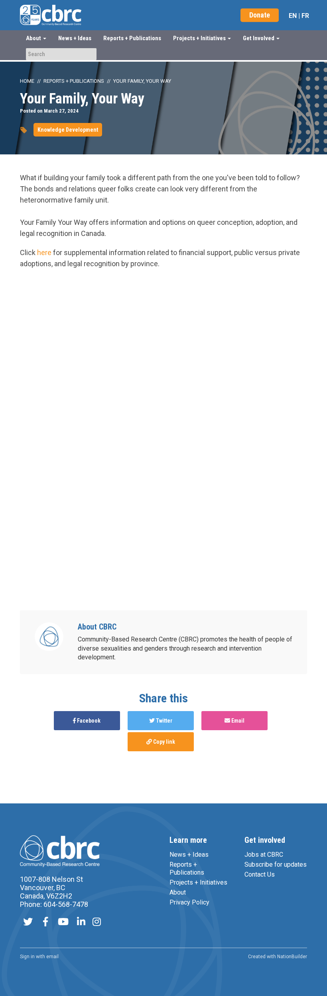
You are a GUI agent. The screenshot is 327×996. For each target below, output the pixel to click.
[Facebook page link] (45, 922)
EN (293, 15)
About (177, 892)
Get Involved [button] (259, 38)
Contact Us (259, 874)
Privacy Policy (189, 902)
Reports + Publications (132, 38)
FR (305, 15)
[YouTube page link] (63, 922)
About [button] (34, 38)
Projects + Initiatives (198, 882)
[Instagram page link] (96, 922)
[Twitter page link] (28, 922)
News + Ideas (74, 38)
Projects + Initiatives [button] (200, 38)
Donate (259, 15)
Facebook (88, 720)
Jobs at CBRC (263, 854)
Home (27, 81)
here (44, 252)
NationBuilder (292, 956)
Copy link (163, 742)
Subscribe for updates (275, 864)
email (52, 956)
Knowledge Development (67, 130)
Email (237, 720)
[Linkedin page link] (81, 922)
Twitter (163, 720)
